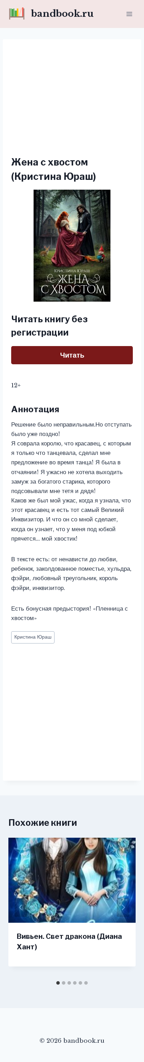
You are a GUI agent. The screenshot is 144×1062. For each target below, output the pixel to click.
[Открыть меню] (129, 13)
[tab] (58, 983)
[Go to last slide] (21, 907)
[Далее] (123, 907)
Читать (72, 355)
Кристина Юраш (32, 637)
